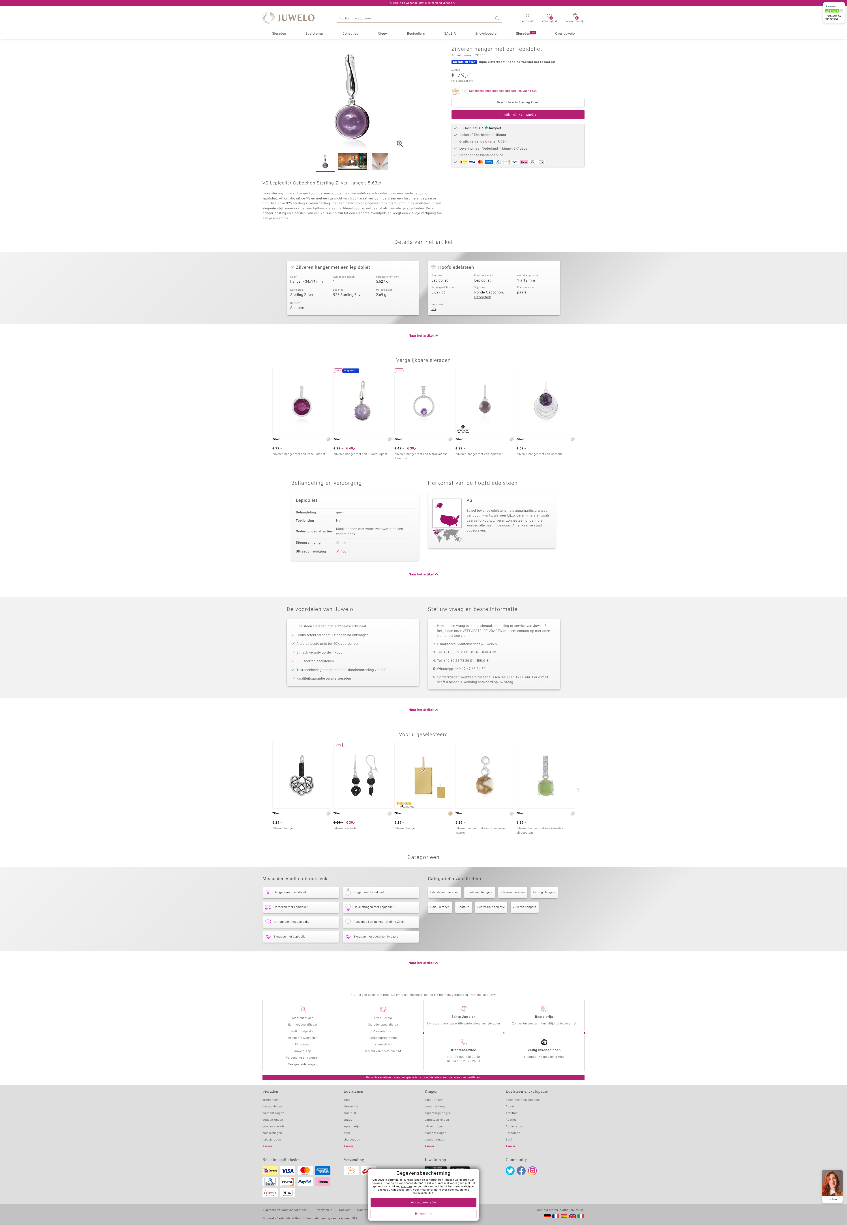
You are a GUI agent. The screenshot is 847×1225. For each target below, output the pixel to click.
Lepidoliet (439, 280)
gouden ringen (272, 1120)
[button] (528, 18)
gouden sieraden (274, 1126)
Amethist (512, 1113)
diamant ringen (273, 1113)
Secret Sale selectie (491, 907)
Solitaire (297, 307)
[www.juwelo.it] (580, 1216)
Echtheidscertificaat (302, 1025)
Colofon (362, 1210)
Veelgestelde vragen (302, 1064)
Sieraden (279, 33)
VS (433, 309)
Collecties (350, 33)
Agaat (510, 1107)
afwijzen (406, 1187)
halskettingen (272, 1133)
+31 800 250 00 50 (466, 1057)
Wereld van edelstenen (381, 1051)
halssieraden (271, 1140)
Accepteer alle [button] (423, 1202)
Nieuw (383, 33)
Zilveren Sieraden (513, 892)
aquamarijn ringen (438, 1113)
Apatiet (511, 1120)
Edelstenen (314, 33)
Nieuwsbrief (383, 1045)
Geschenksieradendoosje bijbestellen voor (503, 91)
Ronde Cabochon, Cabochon (489, 295)
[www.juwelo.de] (547, 1216)
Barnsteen (513, 1133)
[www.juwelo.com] (572, 1216)
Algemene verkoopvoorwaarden (284, 1210)
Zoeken (498, 18)
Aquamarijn (514, 1126)
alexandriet (352, 1107)
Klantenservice (302, 1018)
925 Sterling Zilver (348, 294)
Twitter (510, 1170)
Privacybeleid (322, 1210)
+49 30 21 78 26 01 (466, 1061)
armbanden (270, 1100)
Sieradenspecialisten (383, 1025)
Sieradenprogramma (383, 1038)
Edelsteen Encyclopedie (523, 1100)
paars (522, 292)
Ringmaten (302, 1045)
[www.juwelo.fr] (555, 1216)
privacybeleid (421, 1193)
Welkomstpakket (303, 1031)
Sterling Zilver (302, 294)
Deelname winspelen (303, 1038)
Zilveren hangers (524, 907)
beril (347, 1133)
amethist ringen (436, 1107)
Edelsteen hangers (479, 892)
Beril (509, 1140)
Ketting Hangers (544, 892)
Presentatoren (383, 1031)
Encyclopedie (486, 33)
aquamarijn (352, 1126)
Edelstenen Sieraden (444, 892)
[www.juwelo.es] (564, 1216)
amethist (350, 1113)
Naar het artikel (421, 335)
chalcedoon (352, 1140)
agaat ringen (434, 1100)
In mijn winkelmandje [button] (518, 114)
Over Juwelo (565, 33)
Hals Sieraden (440, 907)
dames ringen (272, 1107)
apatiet (349, 1120)
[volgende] (578, 416)
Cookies (344, 1210)
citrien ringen (434, 1126)
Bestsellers (416, 33)
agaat (348, 1100)
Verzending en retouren (303, 1058)
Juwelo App (302, 1051)
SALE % (450, 33)
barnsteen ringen (437, 1120)
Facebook (521, 1170)
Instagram (532, 1170)
